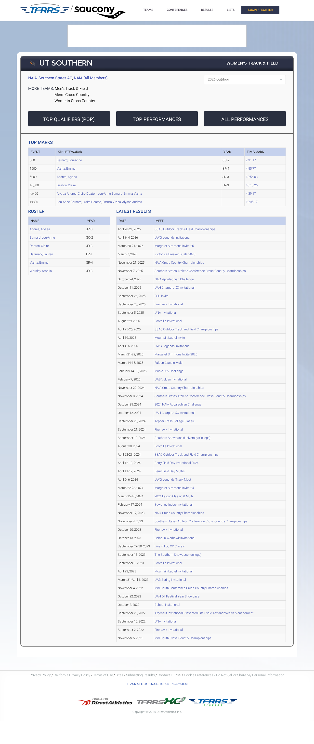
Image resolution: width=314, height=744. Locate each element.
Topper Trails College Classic (175, 421)
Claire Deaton (87, 193)
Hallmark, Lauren (41, 254)
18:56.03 (252, 177)
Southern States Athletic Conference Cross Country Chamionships (200, 271)
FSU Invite (162, 296)
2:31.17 (251, 160)
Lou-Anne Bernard (110, 193)
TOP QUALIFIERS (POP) (69, 119)
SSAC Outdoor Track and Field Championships (187, 329)
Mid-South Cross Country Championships (183, 638)
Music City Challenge (169, 371)
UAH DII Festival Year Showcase (177, 596)
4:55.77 (251, 168)
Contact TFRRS (170, 675)
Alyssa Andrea (67, 193)
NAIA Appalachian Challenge (174, 279)
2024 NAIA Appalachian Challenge (178, 404)
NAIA (32, 78)
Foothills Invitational (168, 321)
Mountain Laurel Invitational (174, 571)
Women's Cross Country (74, 100)
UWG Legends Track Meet (173, 479)
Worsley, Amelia (41, 271)
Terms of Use (103, 675)
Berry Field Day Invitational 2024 (176, 463)
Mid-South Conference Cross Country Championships (191, 588)
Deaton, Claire (66, 185)
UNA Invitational (166, 312)
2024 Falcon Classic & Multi (174, 496)
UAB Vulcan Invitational (171, 379)
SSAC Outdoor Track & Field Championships (185, 229)
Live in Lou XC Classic (170, 546)
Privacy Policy (40, 675)
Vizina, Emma (66, 168)
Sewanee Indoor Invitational (174, 504)
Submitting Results (140, 675)
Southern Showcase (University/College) (182, 438)
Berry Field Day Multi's (170, 471)
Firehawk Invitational (169, 304)
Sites (119, 675)
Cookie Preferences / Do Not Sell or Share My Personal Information (234, 675)
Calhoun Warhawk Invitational (175, 538)
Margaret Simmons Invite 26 (174, 246)
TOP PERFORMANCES (157, 119)
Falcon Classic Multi (169, 363)
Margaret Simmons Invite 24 (174, 488)
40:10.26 (252, 185)
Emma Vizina (133, 193)
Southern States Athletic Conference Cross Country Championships (201, 521)
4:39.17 (251, 193)
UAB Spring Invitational (170, 580)
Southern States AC (55, 78)
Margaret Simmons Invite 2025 (176, 354)
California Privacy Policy (72, 675)
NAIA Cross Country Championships (179, 262)
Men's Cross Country (72, 94)
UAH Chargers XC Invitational (175, 287)
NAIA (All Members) (91, 78)
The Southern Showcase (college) (178, 554)
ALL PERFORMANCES (245, 119)
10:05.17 (252, 202)
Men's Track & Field (71, 88)
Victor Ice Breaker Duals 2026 (175, 254)
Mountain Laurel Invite (170, 337)
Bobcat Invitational (167, 605)
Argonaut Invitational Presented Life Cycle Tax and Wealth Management (204, 613)
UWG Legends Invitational (172, 237)
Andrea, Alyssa (67, 177)
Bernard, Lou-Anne (69, 160)
